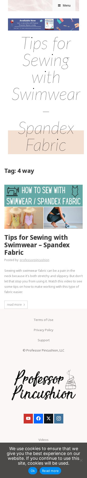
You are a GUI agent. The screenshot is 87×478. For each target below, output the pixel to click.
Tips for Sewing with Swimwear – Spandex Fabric (37, 245)
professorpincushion (34, 260)
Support (44, 340)
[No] (81, 460)
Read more (50, 471)
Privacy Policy (43, 330)
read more (14, 305)
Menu (67, 5)
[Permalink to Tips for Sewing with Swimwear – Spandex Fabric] (43, 186)
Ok (33, 471)
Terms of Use (43, 320)
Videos (43, 440)
